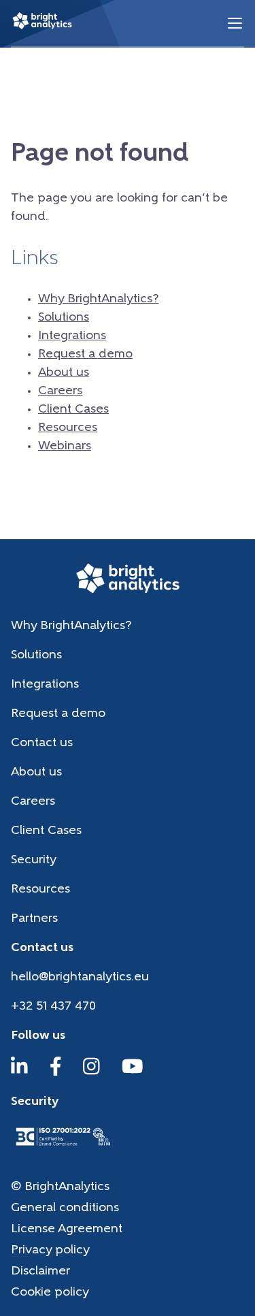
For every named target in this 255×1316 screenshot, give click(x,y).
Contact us (42, 743)
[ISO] (62, 1147)
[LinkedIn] (19, 1073)
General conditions (65, 1208)
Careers (60, 391)
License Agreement (66, 1229)
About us (63, 373)
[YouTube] (132, 1073)
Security (33, 860)
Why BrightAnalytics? (98, 299)
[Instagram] (91, 1073)
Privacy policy (50, 1251)
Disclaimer (40, 1272)
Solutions (63, 318)
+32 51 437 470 (53, 1007)
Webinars (64, 446)
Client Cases (73, 410)
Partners (34, 919)
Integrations (72, 336)
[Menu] (235, 23)
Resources (67, 428)
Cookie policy (50, 1293)
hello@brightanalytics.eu (80, 978)
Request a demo (85, 355)
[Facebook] (56, 1073)
